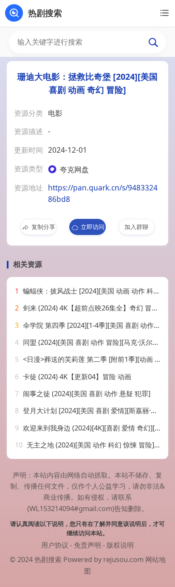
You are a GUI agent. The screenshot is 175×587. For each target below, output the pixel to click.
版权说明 (120, 545)
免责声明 (87, 545)
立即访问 (92, 227)
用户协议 (54, 545)
